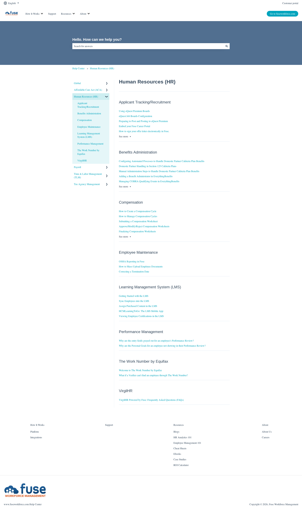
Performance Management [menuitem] (90, 143)
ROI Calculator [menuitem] (181, 465)
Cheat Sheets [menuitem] (179, 448)
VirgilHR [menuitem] (82, 160)
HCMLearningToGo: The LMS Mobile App (141, 311)
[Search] (227, 46)
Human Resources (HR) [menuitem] (86, 96)
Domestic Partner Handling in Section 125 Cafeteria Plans (147, 166)
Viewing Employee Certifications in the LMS (141, 316)
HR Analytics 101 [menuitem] (182, 437)
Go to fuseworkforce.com (282, 13)
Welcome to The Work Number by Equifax (140, 370)
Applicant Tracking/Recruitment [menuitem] (88, 104)
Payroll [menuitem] (77, 167)
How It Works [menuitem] (37, 424)
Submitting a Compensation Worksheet (138, 221)
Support (52, 13)
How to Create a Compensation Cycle (137, 211)
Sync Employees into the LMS (134, 301)
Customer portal (290, 3)
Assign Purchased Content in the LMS (138, 306)
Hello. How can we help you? (97, 39)
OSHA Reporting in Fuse (131, 261)
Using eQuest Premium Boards (134, 111)
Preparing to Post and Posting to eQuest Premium (143, 121)
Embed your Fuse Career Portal (134, 126)
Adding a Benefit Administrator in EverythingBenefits (146, 176)
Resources (66, 13)
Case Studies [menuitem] (179, 459)
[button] (106, 83)
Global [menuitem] (77, 83)
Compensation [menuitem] (84, 120)
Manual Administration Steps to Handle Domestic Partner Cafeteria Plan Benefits (159, 171)
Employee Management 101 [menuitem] (187, 442)
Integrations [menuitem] (36, 437)
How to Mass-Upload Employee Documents (141, 266)
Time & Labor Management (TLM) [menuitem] (88, 175)
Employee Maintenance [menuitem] (89, 126)
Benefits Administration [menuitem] (89, 113)
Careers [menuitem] (265, 437)
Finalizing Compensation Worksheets (137, 231)
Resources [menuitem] (178, 424)
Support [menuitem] (109, 424)
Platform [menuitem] (34, 431)
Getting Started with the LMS (133, 295)
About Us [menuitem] (267, 431)
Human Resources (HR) (102, 68)
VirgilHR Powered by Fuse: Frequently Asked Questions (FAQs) (151, 399)
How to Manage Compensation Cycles (138, 216)
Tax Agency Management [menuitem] (87, 184)
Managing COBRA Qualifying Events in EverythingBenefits (149, 181)
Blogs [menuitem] (176, 431)
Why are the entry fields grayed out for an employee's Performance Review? (156, 340)
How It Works (32, 13)
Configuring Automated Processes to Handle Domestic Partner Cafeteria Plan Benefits (161, 161)
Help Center (78, 68)
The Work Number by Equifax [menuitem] (88, 152)
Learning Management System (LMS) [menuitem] (88, 135)
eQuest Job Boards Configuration (135, 116)
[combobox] (148, 46)
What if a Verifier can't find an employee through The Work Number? (153, 375)
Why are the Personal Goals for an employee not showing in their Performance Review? (162, 345)
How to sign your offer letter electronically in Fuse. (144, 131)
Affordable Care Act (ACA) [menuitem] (88, 89)
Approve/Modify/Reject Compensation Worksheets (144, 226)
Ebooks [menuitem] (177, 453)
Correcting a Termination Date (134, 271)
